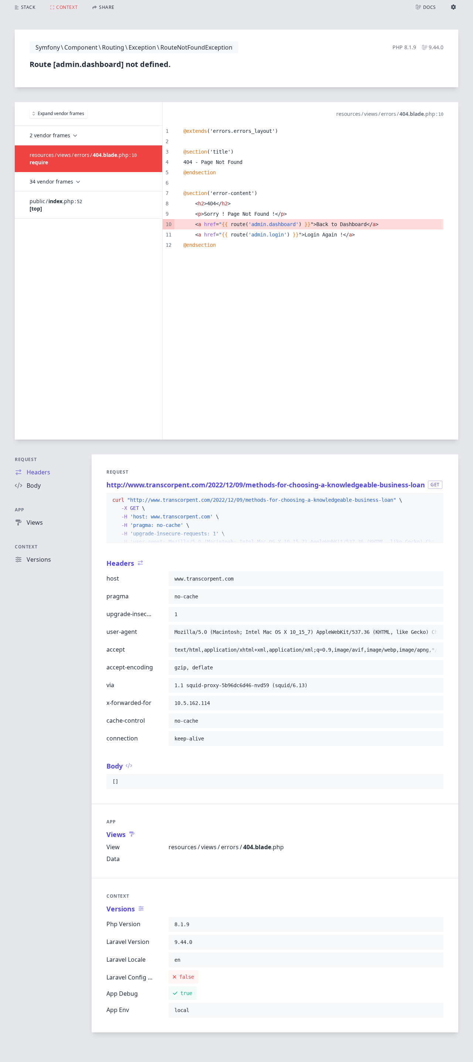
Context (26, 547)
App (19, 510)
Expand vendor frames (61, 113)
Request (26, 459)
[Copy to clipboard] (434, 500)
